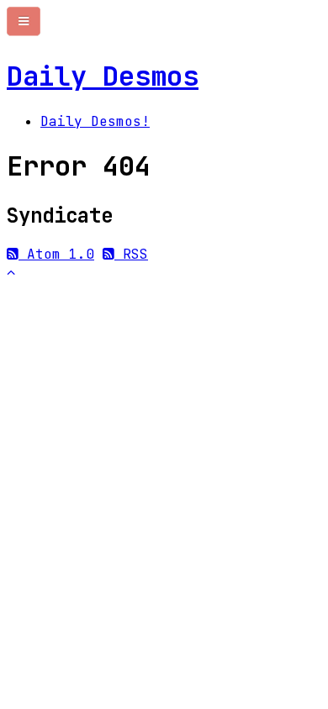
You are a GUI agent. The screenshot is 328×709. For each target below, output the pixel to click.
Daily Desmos (102, 76)
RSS (131, 254)
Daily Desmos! (95, 121)
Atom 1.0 (56, 254)
